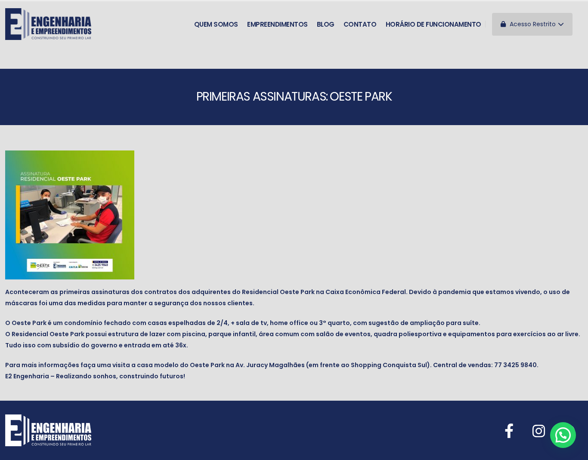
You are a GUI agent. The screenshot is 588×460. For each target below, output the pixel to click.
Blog (325, 24)
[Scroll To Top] (573, 450)
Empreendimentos (277, 24)
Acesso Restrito (532, 24)
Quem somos (216, 24)
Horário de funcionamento (433, 24)
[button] (563, 435)
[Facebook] (509, 431)
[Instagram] (539, 431)
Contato (360, 24)
